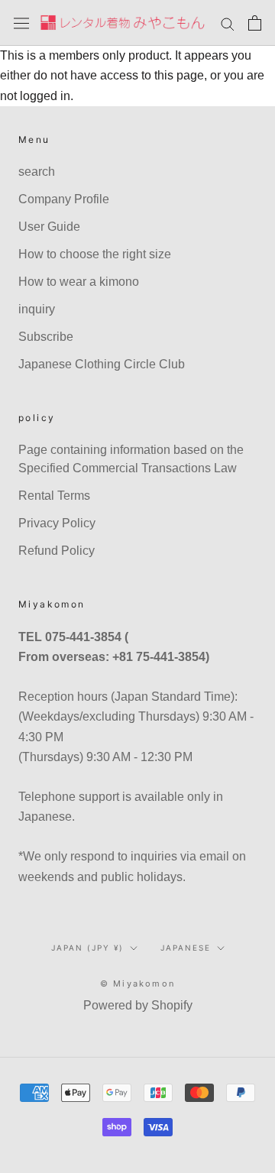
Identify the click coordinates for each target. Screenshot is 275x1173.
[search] (228, 22)
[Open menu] (21, 23)
